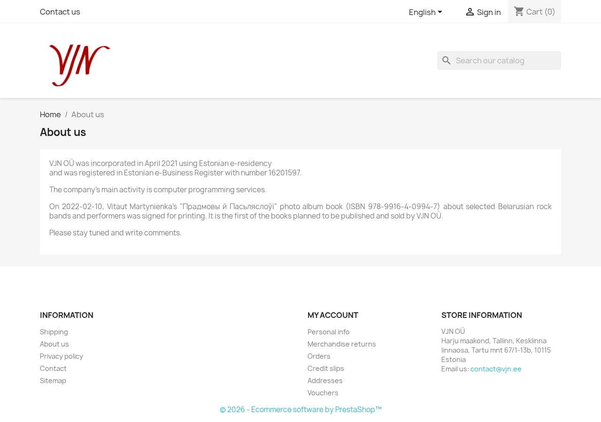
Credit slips (326, 368)
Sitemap (53, 380)
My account (333, 315)
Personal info (329, 331)
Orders (319, 356)
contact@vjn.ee (496, 368)
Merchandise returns (342, 343)
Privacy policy (61, 356)
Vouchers (323, 392)
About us (54, 343)
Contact (53, 368)
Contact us (60, 12)
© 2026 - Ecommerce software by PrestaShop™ (301, 409)
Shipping (54, 331)
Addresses (325, 380)
